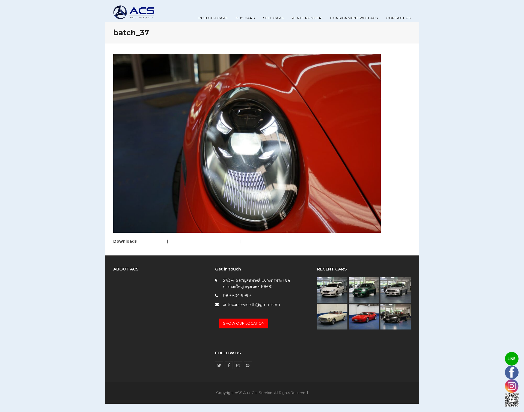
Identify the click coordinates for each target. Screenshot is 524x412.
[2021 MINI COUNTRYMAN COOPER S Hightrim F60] (364, 289)
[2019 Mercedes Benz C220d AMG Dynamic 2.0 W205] (395, 289)
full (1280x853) (152, 241)
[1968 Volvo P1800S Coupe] (332, 316)
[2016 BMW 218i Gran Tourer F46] (332, 289)
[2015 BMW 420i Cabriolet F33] (395, 316)
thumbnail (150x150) (261, 241)
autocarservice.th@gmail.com (251, 304)
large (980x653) (183, 241)
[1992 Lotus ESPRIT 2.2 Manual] (364, 316)
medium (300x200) (220, 241)
